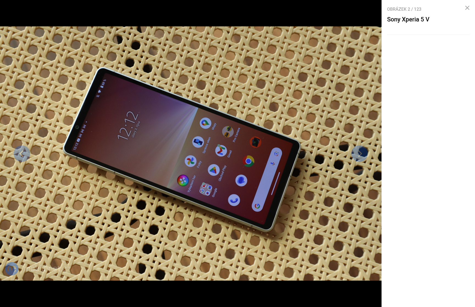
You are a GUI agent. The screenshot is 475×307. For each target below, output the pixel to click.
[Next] (359, 153)
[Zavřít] (467, 8)
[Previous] (22, 153)
